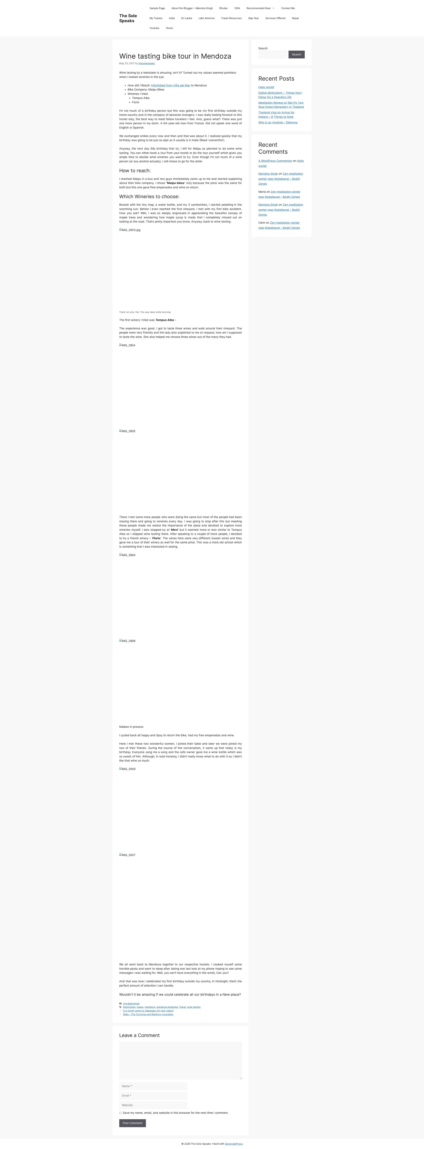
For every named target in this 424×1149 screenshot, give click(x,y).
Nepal (295, 18)
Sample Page (157, 8)
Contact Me (288, 8)
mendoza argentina (167, 1007)
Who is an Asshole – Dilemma (278, 122)
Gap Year (253, 18)
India (172, 18)
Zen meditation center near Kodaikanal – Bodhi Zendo (280, 178)
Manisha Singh (268, 173)
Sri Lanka (186, 18)
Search (263, 48)
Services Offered (275, 18)
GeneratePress (234, 1143)
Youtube (154, 28)
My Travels (156, 18)
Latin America (206, 18)
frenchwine (129, 1007)
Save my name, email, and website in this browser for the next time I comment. (176, 1112)
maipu (140, 1007)
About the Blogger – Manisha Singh (192, 8)
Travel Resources (231, 18)
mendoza (150, 1007)
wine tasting (194, 1007)
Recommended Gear (259, 8)
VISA (237, 8)
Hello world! (266, 87)
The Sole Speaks (128, 18)
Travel (182, 1007)
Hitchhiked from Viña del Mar (170, 85)
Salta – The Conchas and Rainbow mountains (148, 1014)
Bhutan (223, 8)
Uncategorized (131, 1003)
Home (169, 28)
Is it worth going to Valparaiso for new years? (148, 1010)
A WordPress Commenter (275, 160)
